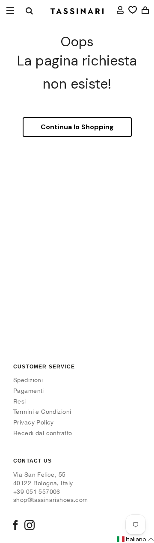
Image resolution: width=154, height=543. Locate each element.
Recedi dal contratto (42, 433)
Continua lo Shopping (77, 126)
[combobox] (29, 10)
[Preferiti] (132, 10)
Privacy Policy (33, 422)
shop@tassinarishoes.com (50, 499)
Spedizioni (28, 380)
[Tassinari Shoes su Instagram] (29, 526)
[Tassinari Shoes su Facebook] (15, 526)
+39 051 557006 (36, 491)
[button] (135, 539)
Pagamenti (28, 390)
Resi (19, 401)
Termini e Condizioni (42, 411)
